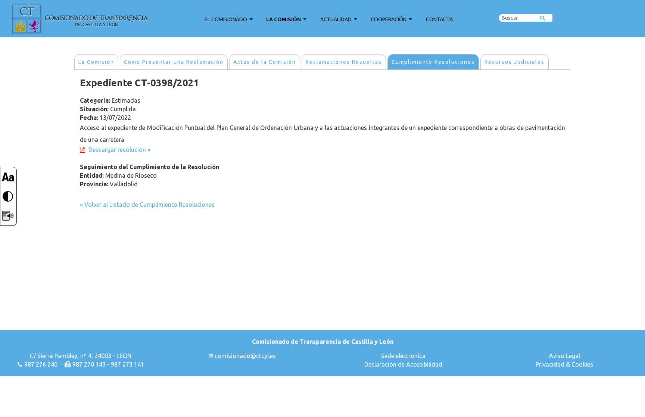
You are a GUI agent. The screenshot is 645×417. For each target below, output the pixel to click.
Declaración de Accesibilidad (403, 364)
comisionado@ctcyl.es (245, 355)
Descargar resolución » (119, 149)
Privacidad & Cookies (564, 364)
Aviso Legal (564, 355)
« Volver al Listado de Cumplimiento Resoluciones (147, 204)
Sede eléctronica (403, 355)
